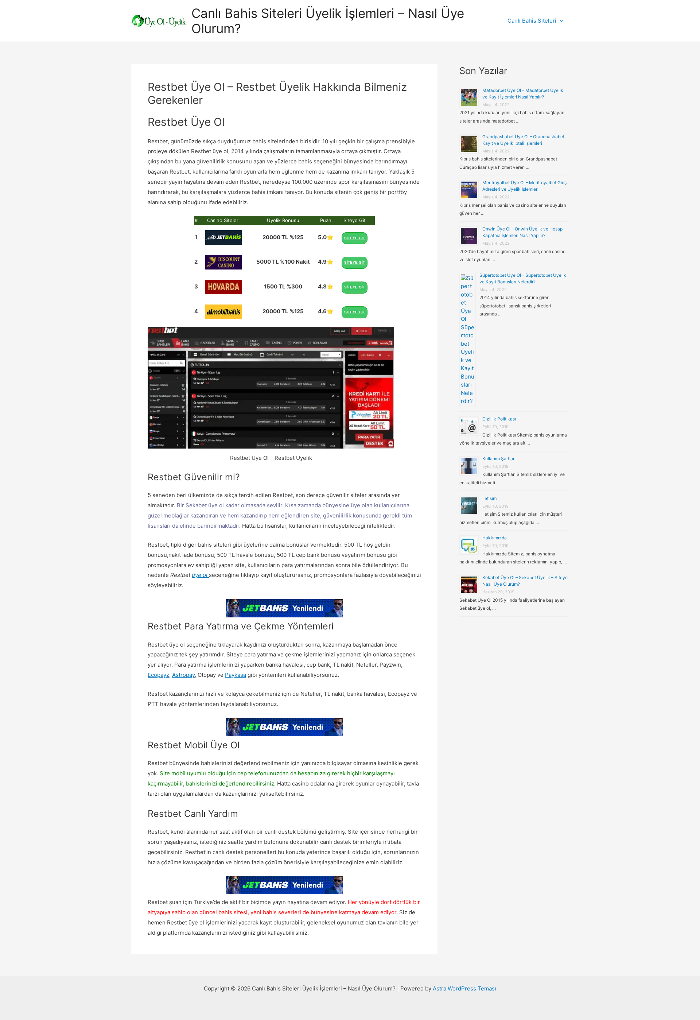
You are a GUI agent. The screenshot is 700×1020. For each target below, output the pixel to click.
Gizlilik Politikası (499, 419)
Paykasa (235, 674)
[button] (559, 21)
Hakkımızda (494, 537)
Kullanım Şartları (499, 458)
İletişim (489, 498)
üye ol (199, 574)
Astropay (183, 674)
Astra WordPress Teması (464, 988)
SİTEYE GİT (354, 238)
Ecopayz (158, 674)
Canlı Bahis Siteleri (532, 20)
